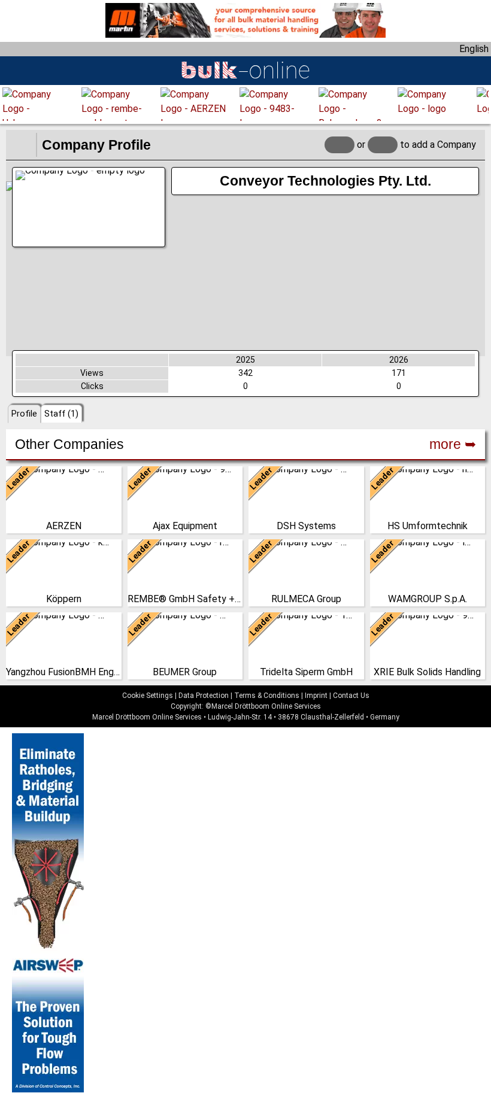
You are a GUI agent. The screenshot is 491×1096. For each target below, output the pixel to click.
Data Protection (203, 695)
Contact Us (351, 695)
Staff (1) (61, 413)
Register (383, 144)
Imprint (316, 695)
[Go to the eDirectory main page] (21, 145)
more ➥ (452, 444)
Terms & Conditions (266, 695)
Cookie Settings (147, 695)
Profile (24, 413)
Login (339, 144)
